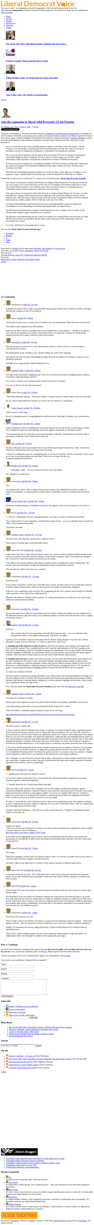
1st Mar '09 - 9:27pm (29, 342)
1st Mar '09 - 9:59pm (29, 392)
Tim (9, 1177)
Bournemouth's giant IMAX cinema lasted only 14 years (42, 1158)
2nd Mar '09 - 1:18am (31, 424)
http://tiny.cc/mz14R (76, 687)
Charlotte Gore (17, 424)
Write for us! (11, 23)
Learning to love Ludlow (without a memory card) (40, 1163)
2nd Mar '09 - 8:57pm (32, 870)
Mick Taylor (13, 1190)
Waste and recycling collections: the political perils (20, 259)
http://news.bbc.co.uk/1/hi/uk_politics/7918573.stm (25, 832)
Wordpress (15, 1221)
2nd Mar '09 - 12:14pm (30, 576)
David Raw (12, 1197)
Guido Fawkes (17, 408)
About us (9, 25)
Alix (13, 444)
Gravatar (67, 956)
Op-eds (45, 251)
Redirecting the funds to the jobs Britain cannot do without (31, 1034)
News (36, 251)
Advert (3, 100)
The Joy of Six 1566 (28, 1165)
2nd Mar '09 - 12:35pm (30, 609)
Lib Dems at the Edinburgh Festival (22, 1068)
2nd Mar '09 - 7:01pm (29, 848)
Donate (9, 21)
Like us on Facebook (16, 1009)
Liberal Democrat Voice (62, 1221)
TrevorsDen (15, 342)
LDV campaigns (26, 251)
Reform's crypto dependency (28, 1167)
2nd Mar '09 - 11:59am (33, 550)
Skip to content (7, 12)
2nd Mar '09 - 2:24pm (32, 694)
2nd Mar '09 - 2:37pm (29, 722)
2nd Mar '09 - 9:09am (29, 481)
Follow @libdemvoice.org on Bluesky (23, 1006)
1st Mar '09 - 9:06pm (25, 318)
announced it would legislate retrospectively (62, 134)
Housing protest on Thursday (32, 1161)
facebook (37, 248)
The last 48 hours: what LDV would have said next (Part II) (24, 255)
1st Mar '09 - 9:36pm (32, 371)
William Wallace (14, 1204)
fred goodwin (47, 248)
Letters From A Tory (19, 501)
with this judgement (77, 138)
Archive (9, 19)
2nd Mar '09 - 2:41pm (25, 770)
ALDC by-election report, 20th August (24, 1032)
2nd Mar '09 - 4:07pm (29, 822)
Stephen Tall (8, 127)
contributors (82, 1221)
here (45, 952)
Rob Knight (15, 722)
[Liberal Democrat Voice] (37, 6)
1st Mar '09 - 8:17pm (29, 305)
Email (3, 969)
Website (4, 974)
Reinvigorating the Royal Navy (21, 1036)
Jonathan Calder (17, 371)
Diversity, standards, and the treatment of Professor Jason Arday (33, 1029)
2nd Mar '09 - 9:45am (36, 501)
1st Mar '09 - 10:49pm (31, 408)
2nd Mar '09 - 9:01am (23, 444)
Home (8, 17)
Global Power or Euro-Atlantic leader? (23, 1065)
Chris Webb (13, 1182)
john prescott (60, 248)
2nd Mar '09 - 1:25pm (29, 625)
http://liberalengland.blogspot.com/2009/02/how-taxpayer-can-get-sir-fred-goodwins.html (40, 715)
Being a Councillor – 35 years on (21, 1056)
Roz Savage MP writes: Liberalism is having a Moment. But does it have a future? (40, 1027)
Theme (8, 28)
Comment (5, 978)
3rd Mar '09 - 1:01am (28, 886)
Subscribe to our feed (16, 1012)
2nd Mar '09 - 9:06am (29, 466)
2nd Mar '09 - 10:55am (26, 513)
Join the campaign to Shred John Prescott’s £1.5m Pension (37, 121)
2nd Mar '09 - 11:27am (33, 535)
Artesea (31, 1221)
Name (3, 964)
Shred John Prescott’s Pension (73, 178)
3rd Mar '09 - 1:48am (29, 913)
